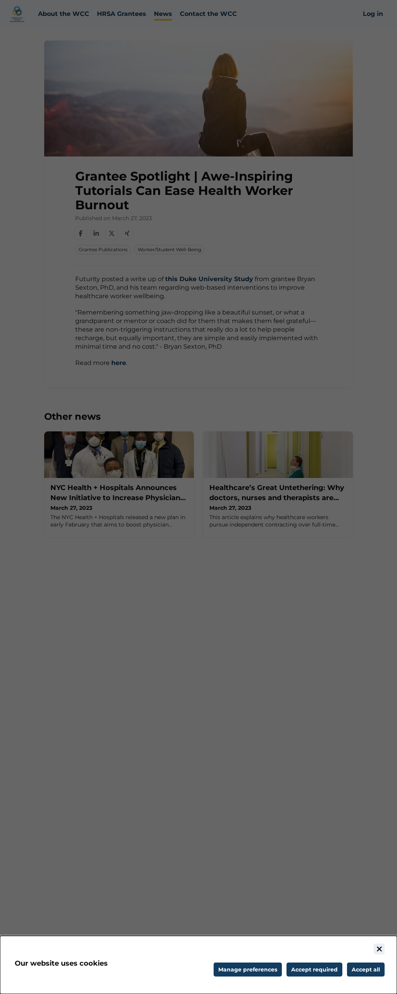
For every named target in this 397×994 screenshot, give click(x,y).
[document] (198, 965)
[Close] (379, 949)
